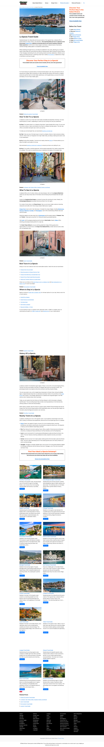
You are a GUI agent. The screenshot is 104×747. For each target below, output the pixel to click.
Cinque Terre (28, 43)
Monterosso (61, 209)
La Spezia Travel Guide (48, 593)
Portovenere (51, 54)
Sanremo (62, 729)
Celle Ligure (22, 728)
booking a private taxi (47, 131)
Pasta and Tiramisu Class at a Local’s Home (30, 279)
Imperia (34, 726)
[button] (42, 3)
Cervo (21, 729)
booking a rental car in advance (34, 145)
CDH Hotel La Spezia (25, 304)
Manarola (26, 210)
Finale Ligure (36, 723)
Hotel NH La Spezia (25, 297)
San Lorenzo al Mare (65, 728)
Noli (47, 725)
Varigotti (76, 728)
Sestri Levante (77, 721)
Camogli (21, 726)
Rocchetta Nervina (64, 725)
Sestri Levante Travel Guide (49, 536)
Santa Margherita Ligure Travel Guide (52, 479)
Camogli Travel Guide (48, 508)
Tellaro (75, 723)
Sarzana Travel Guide (48, 678)
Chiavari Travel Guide (48, 650)
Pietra (48, 726)
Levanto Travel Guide (28, 350)
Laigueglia (35, 729)
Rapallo (61, 715)
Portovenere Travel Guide (29, 286)
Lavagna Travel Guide (25, 650)
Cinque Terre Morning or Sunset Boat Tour (30, 274)
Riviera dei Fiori (63, 720)
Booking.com (46, 311)
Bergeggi (22, 721)
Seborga (76, 720)
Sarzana (75, 717)
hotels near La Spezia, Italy (34, 292)
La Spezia (35, 728)
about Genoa (77, 29)
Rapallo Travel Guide (24, 508)
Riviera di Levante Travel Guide (31, 114)
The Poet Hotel (24, 302)
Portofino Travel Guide (29, 413)
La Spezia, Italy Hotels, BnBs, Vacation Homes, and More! (37, 187)
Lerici (48, 715)
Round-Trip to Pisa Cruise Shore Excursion (30, 277)
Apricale (21, 717)
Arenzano (22, 718)
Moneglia (49, 721)
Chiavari (35, 713)
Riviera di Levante (64, 721)
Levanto (48, 717)
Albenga (21, 715)
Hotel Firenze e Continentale (27, 299)
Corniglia (31, 210)
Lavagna (48, 713)
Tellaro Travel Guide (47, 621)
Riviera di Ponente (76, 35)
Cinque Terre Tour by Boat (27, 269)
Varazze (75, 726)
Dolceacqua (35, 720)
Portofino (49, 729)
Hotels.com (37, 311)
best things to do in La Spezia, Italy (41, 282)
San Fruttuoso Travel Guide (49, 565)
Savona (75, 718)
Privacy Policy (61, 738)
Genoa (50, 140)
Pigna (48, 728)
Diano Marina (36, 718)
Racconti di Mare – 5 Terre (27, 307)
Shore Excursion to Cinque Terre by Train (30, 272)
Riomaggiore (63, 718)
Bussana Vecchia (23, 725)
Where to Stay (77, 38)
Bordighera (22, 723)
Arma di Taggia (23, 720)
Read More (22, 488)
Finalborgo (35, 721)
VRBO (33, 311)
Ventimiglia (76, 729)
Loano (48, 718)
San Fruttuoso (63, 726)
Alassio (21, 713)
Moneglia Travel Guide (25, 565)
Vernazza (22, 210)
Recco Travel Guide (24, 678)
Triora (75, 725)
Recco (61, 717)
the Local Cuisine (78, 40)
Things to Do (76, 42)
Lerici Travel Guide (28, 260)
